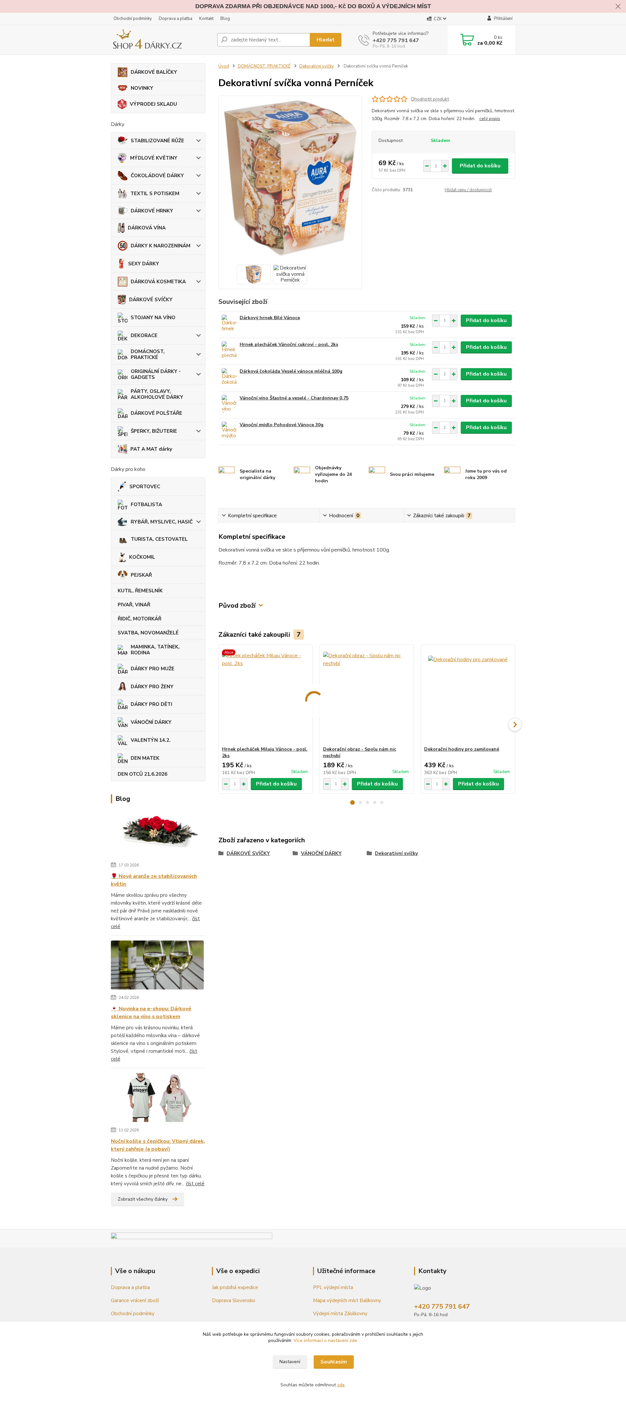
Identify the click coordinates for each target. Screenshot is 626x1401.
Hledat (326, 39)
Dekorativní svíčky (316, 66)
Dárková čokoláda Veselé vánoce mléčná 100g (291, 371)
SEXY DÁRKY (143, 263)
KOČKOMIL (142, 557)
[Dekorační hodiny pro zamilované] (468, 695)
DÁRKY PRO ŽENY (152, 686)
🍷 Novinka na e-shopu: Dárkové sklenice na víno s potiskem (151, 1012)
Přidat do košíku (480, 165)
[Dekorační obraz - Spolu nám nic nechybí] (366, 695)
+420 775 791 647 (396, 40)
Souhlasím (333, 1361)
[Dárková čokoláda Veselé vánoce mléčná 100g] (229, 377)
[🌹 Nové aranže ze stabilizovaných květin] (157, 833)
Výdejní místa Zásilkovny (340, 1313)
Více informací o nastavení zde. (325, 1340)
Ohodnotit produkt (430, 99)
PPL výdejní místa (333, 1287)
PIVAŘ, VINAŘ (134, 604)
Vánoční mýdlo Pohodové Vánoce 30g (281, 425)
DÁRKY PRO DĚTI (151, 704)
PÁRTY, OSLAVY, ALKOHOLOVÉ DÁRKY (157, 394)
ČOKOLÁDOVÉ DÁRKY (157, 175)
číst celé (195, 1183)
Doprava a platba (175, 19)
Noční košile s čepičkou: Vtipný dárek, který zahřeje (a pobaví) (158, 1145)
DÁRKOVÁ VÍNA (147, 228)
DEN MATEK (145, 758)
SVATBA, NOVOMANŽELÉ (148, 633)
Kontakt (206, 19)
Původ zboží (237, 605)
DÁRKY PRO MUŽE (152, 668)
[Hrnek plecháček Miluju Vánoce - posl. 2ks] (265, 695)
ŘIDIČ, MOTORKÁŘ (139, 618)
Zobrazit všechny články (143, 1199)
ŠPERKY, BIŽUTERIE (154, 431)
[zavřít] (618, 6)
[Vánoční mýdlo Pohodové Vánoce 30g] (229, 431)
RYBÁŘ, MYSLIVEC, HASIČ (162, 522)
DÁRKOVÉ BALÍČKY (154, 72)
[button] (352, 802)
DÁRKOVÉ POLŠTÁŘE (156, 413)
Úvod (223, 66)
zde (341, 1385)
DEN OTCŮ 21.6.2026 (142, 774)
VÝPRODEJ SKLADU (153, 104)
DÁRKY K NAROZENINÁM (160, 245)
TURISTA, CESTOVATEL (159, 539)
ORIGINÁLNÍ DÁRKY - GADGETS (156, 374)
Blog (225, 19)
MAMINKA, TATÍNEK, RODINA (155, 650)
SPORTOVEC (144, 486)
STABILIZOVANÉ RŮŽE (157, 140)
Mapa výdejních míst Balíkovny (347, 1300)
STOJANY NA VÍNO (153, 317)
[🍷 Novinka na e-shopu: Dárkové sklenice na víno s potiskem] (157, 966)
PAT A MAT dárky (151, 449)
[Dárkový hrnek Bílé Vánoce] (229, 324)
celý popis (489, 119)
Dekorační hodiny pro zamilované (461, 749)
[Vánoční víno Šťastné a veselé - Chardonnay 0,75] (229, 404)
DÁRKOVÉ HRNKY (152, 211)
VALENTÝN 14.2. (151, 740)
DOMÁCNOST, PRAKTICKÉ (148, 354)
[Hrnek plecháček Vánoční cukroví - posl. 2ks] (229, 350)
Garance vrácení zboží (135, 1300)
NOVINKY (142, 88)
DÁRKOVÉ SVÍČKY (150, 299)
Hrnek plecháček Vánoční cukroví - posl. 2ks (289, 344)
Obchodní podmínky (132, 19)
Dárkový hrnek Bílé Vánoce (270, 318)
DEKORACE (144, 335)
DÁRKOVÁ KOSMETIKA (158, 281)
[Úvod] (161, 39)
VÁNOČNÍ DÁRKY (151, 722)
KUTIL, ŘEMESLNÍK (140, 590)
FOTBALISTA (146, 504)
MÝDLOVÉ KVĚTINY (153, 158)
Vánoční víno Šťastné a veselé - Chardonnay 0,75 (294, 398)
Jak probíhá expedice (235, 1287)
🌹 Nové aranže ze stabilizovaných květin (154, 880)
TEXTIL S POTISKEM (154, 193)
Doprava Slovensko (233, 1300)
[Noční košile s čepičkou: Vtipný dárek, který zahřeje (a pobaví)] (157, 1098)
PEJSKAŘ (141, 575)
